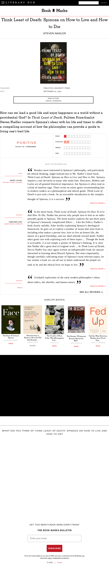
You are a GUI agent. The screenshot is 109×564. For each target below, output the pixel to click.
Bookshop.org (79, 556)
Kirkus (19, 287)
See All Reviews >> (91, 292)
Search (104, 2)
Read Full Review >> (97, 269)
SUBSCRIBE (54, 548)
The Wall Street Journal (12, 182)
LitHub (51, 562)
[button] (54, 385)
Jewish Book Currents (13, 224)
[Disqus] (54, 475)
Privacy (59, 562)
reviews (31, 147)
